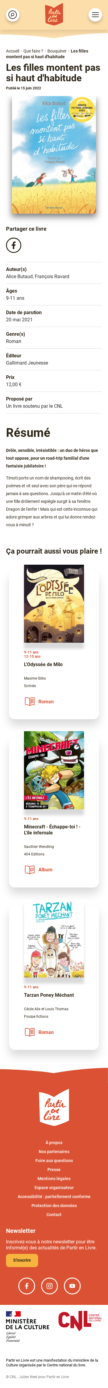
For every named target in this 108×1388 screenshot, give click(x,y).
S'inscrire (22, 1260)
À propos (54, 1142)
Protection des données (54, 1205)
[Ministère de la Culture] (27, 1327)
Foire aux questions (54, 1160)
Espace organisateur (54, 1187)
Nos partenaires (54, 1151)
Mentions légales (54, 1178)
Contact (54, 1214)
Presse (54, 1169)
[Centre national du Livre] (80, 1321)
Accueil (12, 51)
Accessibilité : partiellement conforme (54, 1196)
